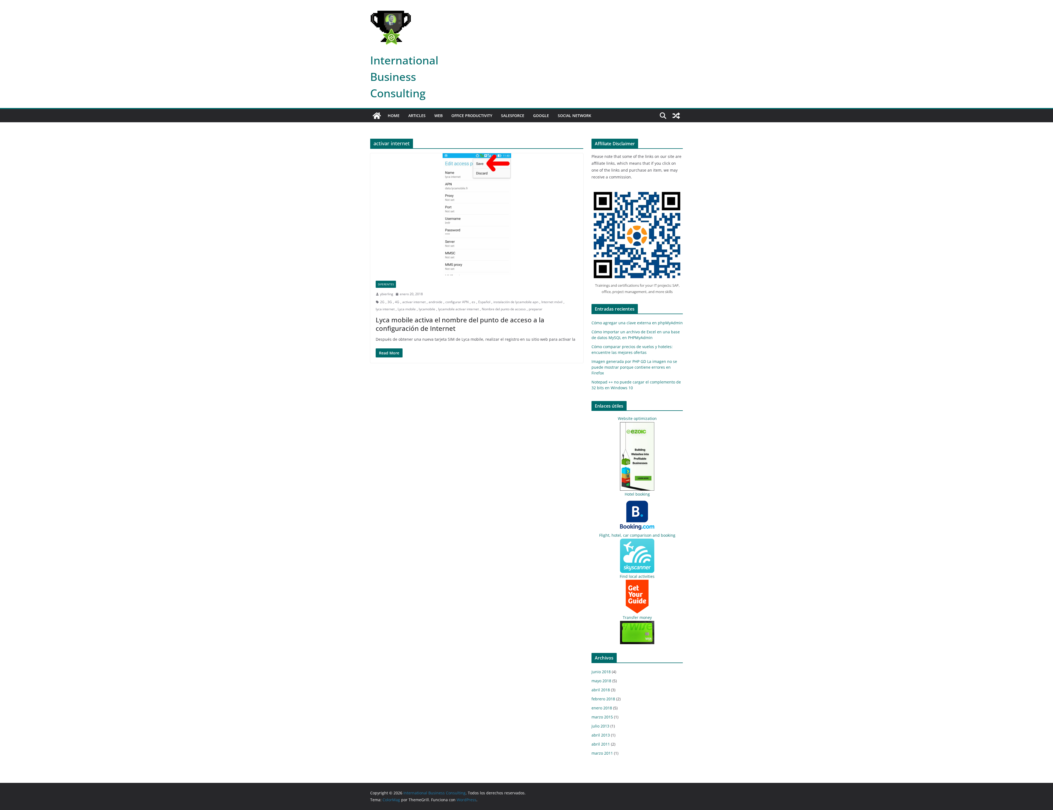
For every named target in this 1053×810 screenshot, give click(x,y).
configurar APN (457, 302)
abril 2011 (600, 744)
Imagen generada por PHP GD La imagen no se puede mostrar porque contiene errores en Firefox (634, 367)
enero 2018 (601, 707)
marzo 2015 (602, 717)
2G (382, 302)
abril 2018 (600, 689)
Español (484, 302)
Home (394, 115)
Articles (417, 115)
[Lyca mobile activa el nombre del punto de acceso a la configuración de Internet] (476, 214)
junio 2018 (601, 671)
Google (541, 115)
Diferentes (386, 284)
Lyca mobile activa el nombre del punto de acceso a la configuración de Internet (460, 324)
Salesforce (512, 115)
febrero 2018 (603, 698)
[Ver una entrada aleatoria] (676, 115)
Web (438, 115)
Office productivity (471, 115)
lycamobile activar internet (458, 309)
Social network (574, 115)
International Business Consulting (404, 77)
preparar (535, 309)
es (473, 302)
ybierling (386, 294)
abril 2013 (600, 735)
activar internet (414, 302)
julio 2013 (600, 726)
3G (389, 302)
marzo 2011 (602, 753)
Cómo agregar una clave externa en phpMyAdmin (637, 322)
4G (397, 302)
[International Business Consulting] (376, 115)
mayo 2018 (601, 680)
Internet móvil (551, 302)
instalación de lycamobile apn (515, 302)
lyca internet (385, 309)
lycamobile (427, 309)
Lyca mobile (407, 309)
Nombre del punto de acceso (504, 309)
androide (435, 302)
